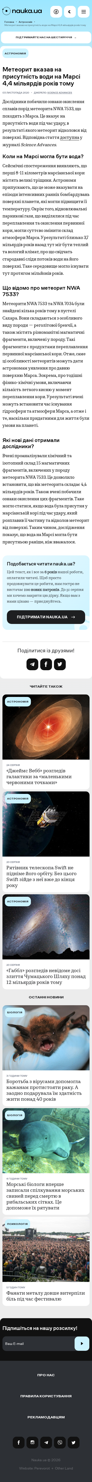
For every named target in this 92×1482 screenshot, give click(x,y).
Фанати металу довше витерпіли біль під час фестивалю (45, 1296)
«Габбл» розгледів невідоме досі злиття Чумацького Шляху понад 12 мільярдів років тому (46, 976)
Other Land (64, 1468)
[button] (56, 12)
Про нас (46, 1375)
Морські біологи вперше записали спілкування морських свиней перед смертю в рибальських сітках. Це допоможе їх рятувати (45, 1196)
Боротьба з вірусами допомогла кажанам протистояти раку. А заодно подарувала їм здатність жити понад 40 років (44, 1090)
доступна (69, 137)
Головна (9, 22)
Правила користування (46, 1396)
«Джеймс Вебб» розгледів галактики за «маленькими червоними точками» (39, 777)
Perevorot (42, 1468)
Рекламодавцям (46, 1417)
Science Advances (59, 92)
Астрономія (25, 22)
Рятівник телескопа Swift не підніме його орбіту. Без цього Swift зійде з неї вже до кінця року (41, 876)
